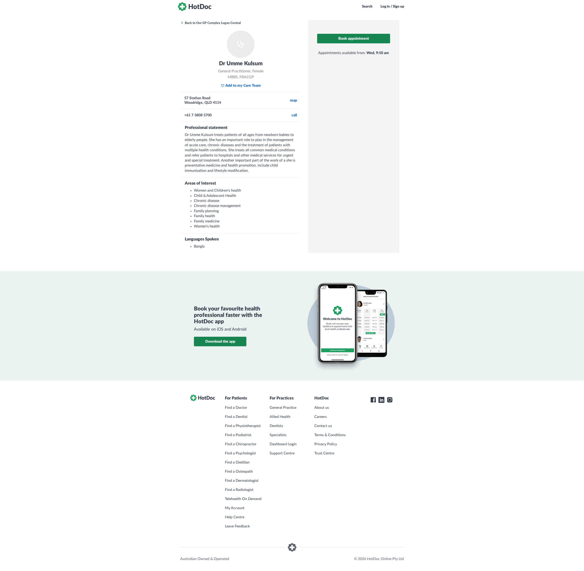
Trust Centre (324, 453)
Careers (320, 417)
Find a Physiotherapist (243, 426)
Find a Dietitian (237, 462)
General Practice (283, 407)
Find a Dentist (236, 417)
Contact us (323, 426)
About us (321, 407)
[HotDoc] (195, 6)
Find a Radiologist (239, 490)
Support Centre (282, 453)
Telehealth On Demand (243, 499)
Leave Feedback (237, 526)
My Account (235, 508)
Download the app (220, 341)
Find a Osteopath (239, 471)
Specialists (278, 435)
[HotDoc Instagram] (390, 400)
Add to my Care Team (243, 85)
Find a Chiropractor (240, 444)
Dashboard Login (283, 444)
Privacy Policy (325, 444)
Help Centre (234, 517)
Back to (212, 23)
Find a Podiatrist (238, 435)
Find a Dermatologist (241, 480)
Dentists (276, 426)
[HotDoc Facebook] (373, 400)
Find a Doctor (236, 407)
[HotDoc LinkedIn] (381, 400)
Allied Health (280, 417)
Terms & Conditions (330, 435)
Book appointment (353, 38)
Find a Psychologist (240, 453)
